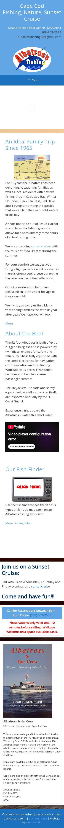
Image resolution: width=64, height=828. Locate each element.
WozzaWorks (34, 822)
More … (10, 323)
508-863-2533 (51, 32)
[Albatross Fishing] (32, 59)
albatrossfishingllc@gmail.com (39, 37)
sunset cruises (41, 246)
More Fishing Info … (19, 523)
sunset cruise (40, 586)
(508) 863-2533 (40, 615)
